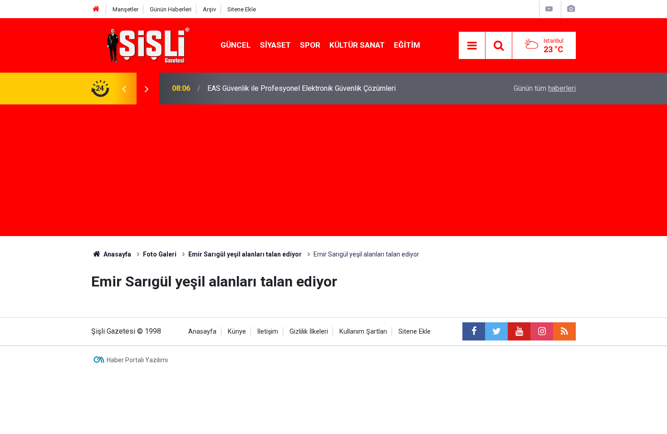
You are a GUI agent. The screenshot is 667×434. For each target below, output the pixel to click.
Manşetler (125, 9)
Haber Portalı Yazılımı (137, 360)
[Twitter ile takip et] (496, 331)
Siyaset (275, 44)
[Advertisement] (333, 172)
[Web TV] (549, 9)
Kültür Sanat (357, 44)
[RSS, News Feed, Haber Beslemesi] (564, 331)
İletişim (267, 331)
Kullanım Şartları (363, 331)
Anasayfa (202, 331)
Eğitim (407, 44)
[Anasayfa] (96, 9)
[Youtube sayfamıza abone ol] (519, 331)
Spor (310, 44)
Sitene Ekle (241, 9)
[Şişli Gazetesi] (145, 44)
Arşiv (209, 9)
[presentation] (124, 88)
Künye (237, 331)
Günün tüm (545, 88)
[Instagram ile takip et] (541, 331)
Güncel (236, 44)
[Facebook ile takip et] (473, 331)
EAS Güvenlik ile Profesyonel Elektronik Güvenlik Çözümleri (301, 88)
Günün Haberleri (170, 9)
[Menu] (472, 45)
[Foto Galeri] (571, 9)
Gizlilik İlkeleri (308, 331)
